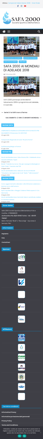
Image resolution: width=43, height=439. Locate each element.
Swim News (23, 61)
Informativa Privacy (9, 412)
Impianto (5, 234)
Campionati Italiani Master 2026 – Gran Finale (24, 3)
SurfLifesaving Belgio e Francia (11, 146)
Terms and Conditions (10, 425)
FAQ (3, 238)
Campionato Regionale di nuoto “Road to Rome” (17, 140)
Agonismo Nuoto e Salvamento (13, 58)
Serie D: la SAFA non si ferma (15, 112)
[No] (41, 433)
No (24, 436)
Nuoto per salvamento (10, 61)
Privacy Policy (7, 421)
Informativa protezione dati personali (16, 417)
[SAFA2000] (4, 31)
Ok (19, 436)
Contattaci (6, 242)
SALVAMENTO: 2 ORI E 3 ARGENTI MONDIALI (22, 118)
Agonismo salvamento (30, 58)
